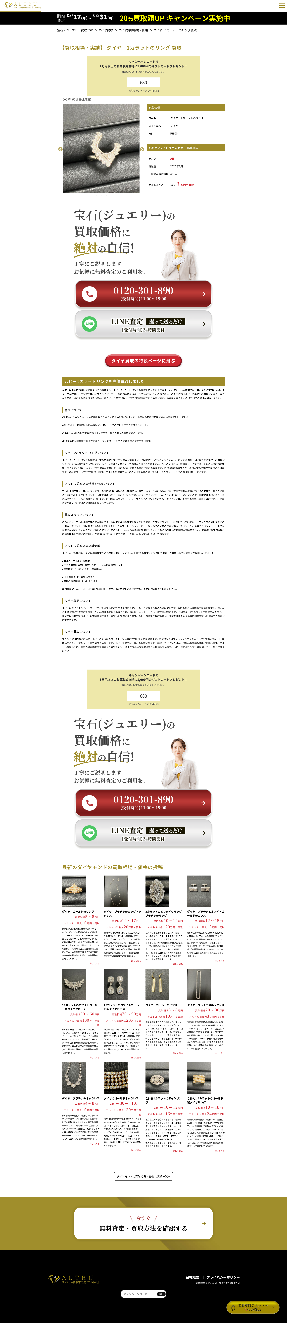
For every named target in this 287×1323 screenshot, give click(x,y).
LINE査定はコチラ (85, 577)
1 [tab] (96, 196)
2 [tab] (101, 196)
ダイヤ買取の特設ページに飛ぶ (143, 360)
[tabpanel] (101, 148)
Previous (59, 148)
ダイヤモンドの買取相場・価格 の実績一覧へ (143, 1176)
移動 (161, 1294)
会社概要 (193, 1277)
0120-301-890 (89, 581)
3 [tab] (106, 196)
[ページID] (138, 1294)
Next (141, 148)
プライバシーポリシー (223, 1277)
